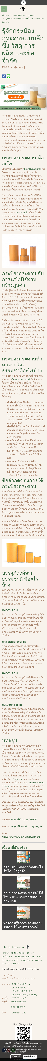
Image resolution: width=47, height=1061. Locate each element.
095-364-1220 (19, 1012)
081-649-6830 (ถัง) (21, 987)
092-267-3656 (19, 998)
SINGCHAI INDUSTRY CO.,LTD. (18, 953)
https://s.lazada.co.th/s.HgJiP (26, 826)
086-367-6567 (18, 1001)
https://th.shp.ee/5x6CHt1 (25, 819)
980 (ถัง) (27, 991)
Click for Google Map (14, 947)
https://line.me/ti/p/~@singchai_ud (21, 836)
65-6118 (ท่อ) (24, 984)
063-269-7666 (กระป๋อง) (24, 994)
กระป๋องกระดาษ (32, 168)
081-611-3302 (17, 1007)
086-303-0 (17, 991)
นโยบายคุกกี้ (21, 1052)
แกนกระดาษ (35, 782)
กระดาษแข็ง (22, 212)
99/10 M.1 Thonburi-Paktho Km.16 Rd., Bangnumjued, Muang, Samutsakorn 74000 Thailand (22, 960)
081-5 (15, 984)
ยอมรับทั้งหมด (29, 1056)
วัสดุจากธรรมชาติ (21, 379)
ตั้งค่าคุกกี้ (16, 1056)
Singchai (17, 779)
